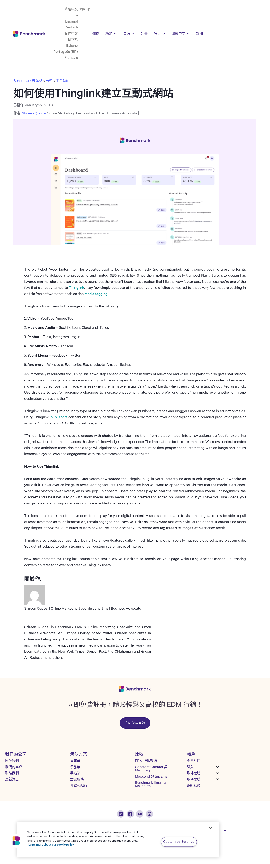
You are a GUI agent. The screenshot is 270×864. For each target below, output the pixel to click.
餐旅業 (75, 767)
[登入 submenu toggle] (217, 767)
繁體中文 (71, 9)
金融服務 (77, 779)
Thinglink (76, 288)
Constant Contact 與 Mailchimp (151, 768)
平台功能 (62, 81)
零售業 (75, 761)
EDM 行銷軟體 (146, 761)
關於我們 (12, 761)
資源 (126, 34)
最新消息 (12, 779)
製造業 (75, 773)
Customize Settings (179, 842)
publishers (59, 417)
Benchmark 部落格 (28, 81)
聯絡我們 (12, 773)
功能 (108, 34)
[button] (16, 841)
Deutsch (71, 27)
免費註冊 (193, 761)
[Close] (210, 828)
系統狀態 (193, 785)
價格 (95, 34)
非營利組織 (78, 785)
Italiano (72, 46)
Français (71, 58)
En (76, 15)
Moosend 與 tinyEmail (152, 776)
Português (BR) (66, 52)
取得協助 (193, 773)
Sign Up (84, 9)
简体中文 (71, 33)
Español (71, 21)
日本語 (73, 40)
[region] (118, 839)
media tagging (96, 294)
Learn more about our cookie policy (51, 844)
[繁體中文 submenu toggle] (225, 830)
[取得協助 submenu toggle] (217, 773)
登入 (157, 34)
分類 (49, 81)
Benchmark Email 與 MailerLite (151, 784)
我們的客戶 (13, 767)
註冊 (144, 34)
